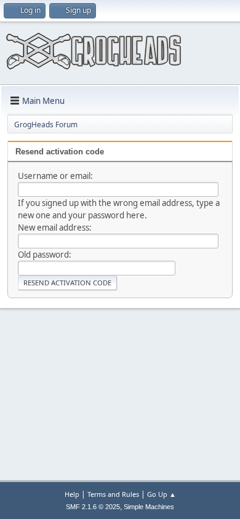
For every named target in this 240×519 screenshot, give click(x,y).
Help (72, 494)
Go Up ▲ (161, 494)
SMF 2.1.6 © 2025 (93, 506)
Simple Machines (149, 506)
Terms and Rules (113, 494)
